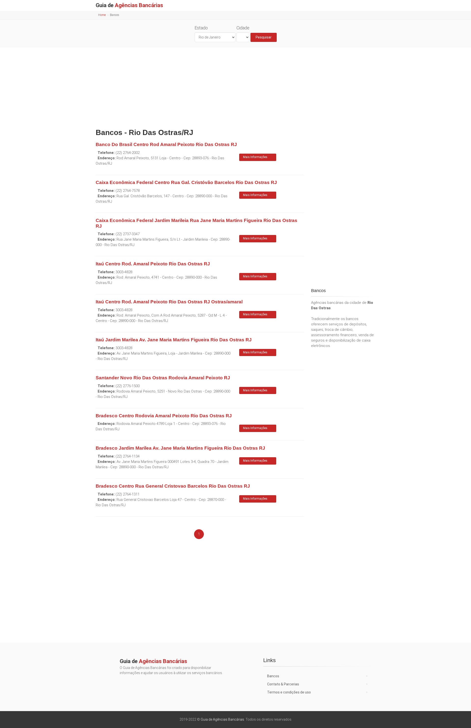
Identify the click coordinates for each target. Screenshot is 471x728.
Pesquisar (264, 37)
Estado (201, 27)
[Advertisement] (235, 86)
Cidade (242, 27)
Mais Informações (255, 157)
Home (102, 15)
